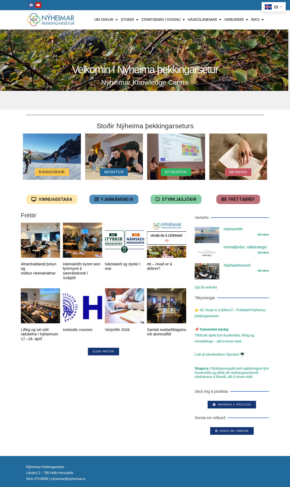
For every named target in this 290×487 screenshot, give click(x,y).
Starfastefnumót (237, 265)
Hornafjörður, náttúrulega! (245, 247)
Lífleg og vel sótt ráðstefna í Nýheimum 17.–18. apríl (39, 334)
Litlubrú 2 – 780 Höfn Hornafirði (49, 473)
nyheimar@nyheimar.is (68, 479)
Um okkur (103, 20)
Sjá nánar (263, 234)
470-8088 (41, 479)
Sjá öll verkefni (206, 287)
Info (255, 20)
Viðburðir (234, 20)
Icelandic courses (77, 330)
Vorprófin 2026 (117, 330)
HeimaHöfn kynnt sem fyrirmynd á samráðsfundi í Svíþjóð (81, 271)
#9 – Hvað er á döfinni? (159, 266)
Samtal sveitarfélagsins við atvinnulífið (166, 332)
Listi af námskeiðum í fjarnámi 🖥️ (219, 354)
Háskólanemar (202, 20)
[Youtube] (38, 5)
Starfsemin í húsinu (160, 20)
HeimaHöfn (233, 229)
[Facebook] (31, 5)
